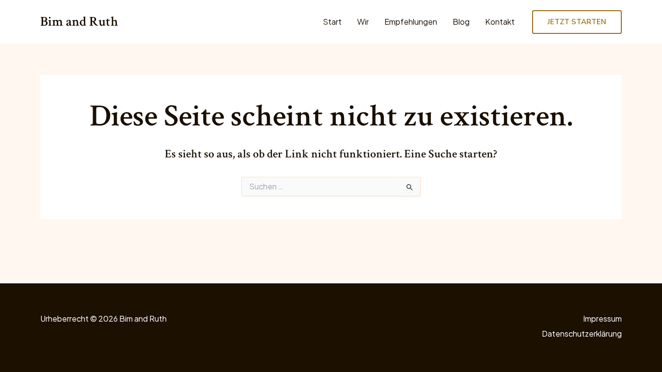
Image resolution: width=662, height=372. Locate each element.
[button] (577, 22)
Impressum (602, 318)
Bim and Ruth (79, 22)
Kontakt (500, 21)
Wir (363, 21)
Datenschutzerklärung (582, 333)
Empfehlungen (410, 21)
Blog (461, 21)
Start (332, 21)
